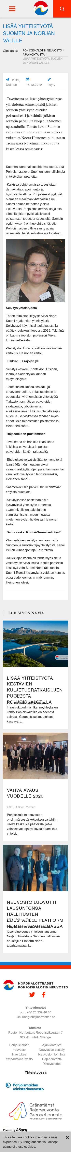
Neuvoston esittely (52, 1049)
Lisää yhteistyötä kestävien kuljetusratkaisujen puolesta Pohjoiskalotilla (35, 690)
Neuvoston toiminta (51, 1054)
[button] (12, 8)
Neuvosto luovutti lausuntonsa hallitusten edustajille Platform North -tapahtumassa (35, 914)
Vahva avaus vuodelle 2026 (25, 793)
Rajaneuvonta (52, 1059)
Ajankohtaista (34, 54)
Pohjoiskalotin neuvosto (19, 1047)
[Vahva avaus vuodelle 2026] (35, 756)
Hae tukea (19, 1054)
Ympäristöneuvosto (19, 1059)
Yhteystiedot (52, 1063)
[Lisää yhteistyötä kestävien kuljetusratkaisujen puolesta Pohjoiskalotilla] (35, 644)
